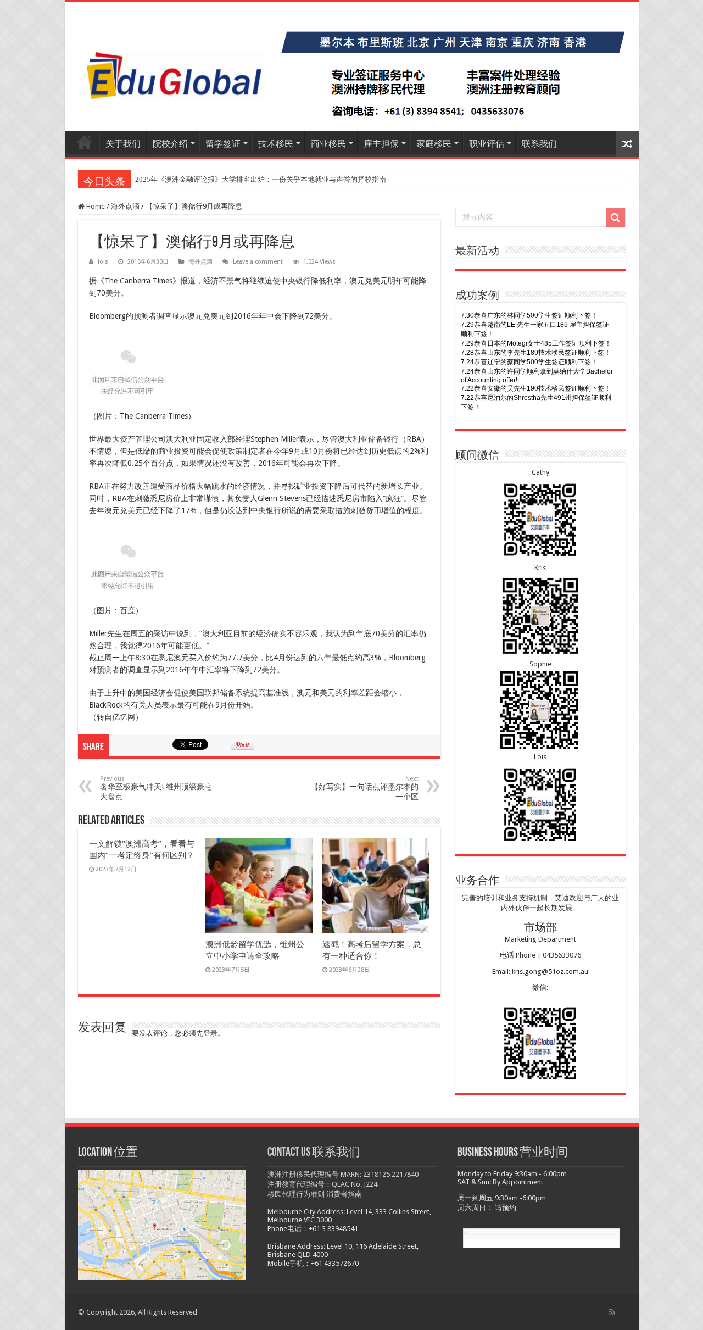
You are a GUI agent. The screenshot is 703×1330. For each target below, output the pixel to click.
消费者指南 (344, 1194)
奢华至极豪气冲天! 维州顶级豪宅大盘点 (156, 788)
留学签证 (223, 143)
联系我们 (539, 143)
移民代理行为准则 (296, 1194)
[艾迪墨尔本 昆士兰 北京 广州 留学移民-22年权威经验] (352, 66)
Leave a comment (258, 261)
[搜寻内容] (615, 217)
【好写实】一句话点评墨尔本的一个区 (365, 788)
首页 (84, 142)
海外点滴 (125, 206)
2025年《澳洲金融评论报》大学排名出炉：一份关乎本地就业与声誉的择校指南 (260, 179)
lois (103, 261)
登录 (210, 1033)
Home (95, 206)
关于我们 (123, 143)
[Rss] (612, 1311)
